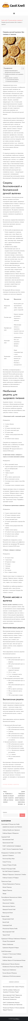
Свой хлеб (4, 20)
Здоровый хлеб (5, 837)
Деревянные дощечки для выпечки (12, 827)
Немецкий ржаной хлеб (9, 909)
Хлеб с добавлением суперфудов (12, 846)
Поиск (5, 812)
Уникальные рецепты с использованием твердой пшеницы (13, 1009)
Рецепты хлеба (5, 916)
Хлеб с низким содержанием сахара (13, 849)
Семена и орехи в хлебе (9, 865)
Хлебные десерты (7, 957)
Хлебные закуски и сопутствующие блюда (14, 960)
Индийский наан (7, 900)
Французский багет (8, 912)
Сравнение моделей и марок (11, 947)
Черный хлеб (6, 935)
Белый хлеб (6, 922)
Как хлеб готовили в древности (11, 871)
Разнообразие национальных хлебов (11, 897)
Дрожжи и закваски (8, 855)
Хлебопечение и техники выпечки (10, 964)
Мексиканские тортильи (9, 906)
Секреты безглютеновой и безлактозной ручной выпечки (12, 71)
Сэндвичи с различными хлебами (12, 954)
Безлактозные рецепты (12, 81)
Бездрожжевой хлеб (8, 919)
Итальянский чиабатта (8, 903)
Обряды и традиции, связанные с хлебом (14, 874)
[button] (22, 68)
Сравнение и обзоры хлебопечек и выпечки (13, 938)
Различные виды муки (9, 858)
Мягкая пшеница (7, 887)
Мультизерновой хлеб (8, 932)
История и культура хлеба (8, 869)
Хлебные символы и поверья (11, 878)
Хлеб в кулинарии (6, 951)
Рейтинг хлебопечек (8, 944)
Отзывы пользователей (9, 941)
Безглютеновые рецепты (13, 79)
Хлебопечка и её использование (11, 976)
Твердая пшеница (7, 890)
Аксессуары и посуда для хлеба (10, 824)
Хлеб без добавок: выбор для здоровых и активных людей (11, 991)
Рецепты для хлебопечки (9, 970)
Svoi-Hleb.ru (16, 1019)
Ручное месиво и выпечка (15, 20)
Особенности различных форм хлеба (13, 966)
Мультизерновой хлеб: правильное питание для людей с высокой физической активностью (12, 997)
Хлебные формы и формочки (11, 833)
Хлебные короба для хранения (11, 830)
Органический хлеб (8, 843)
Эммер (4, 893)
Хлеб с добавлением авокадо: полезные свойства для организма (12, 1003)
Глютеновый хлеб (7, 925)
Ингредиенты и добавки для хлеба (11, 853)
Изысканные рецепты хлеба (10, 928)
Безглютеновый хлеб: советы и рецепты (13, 987)
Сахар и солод (7, 862)
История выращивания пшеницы (11, 884)
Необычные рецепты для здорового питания (14, 75)
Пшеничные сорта (6, 881)
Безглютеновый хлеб (8, 839)
